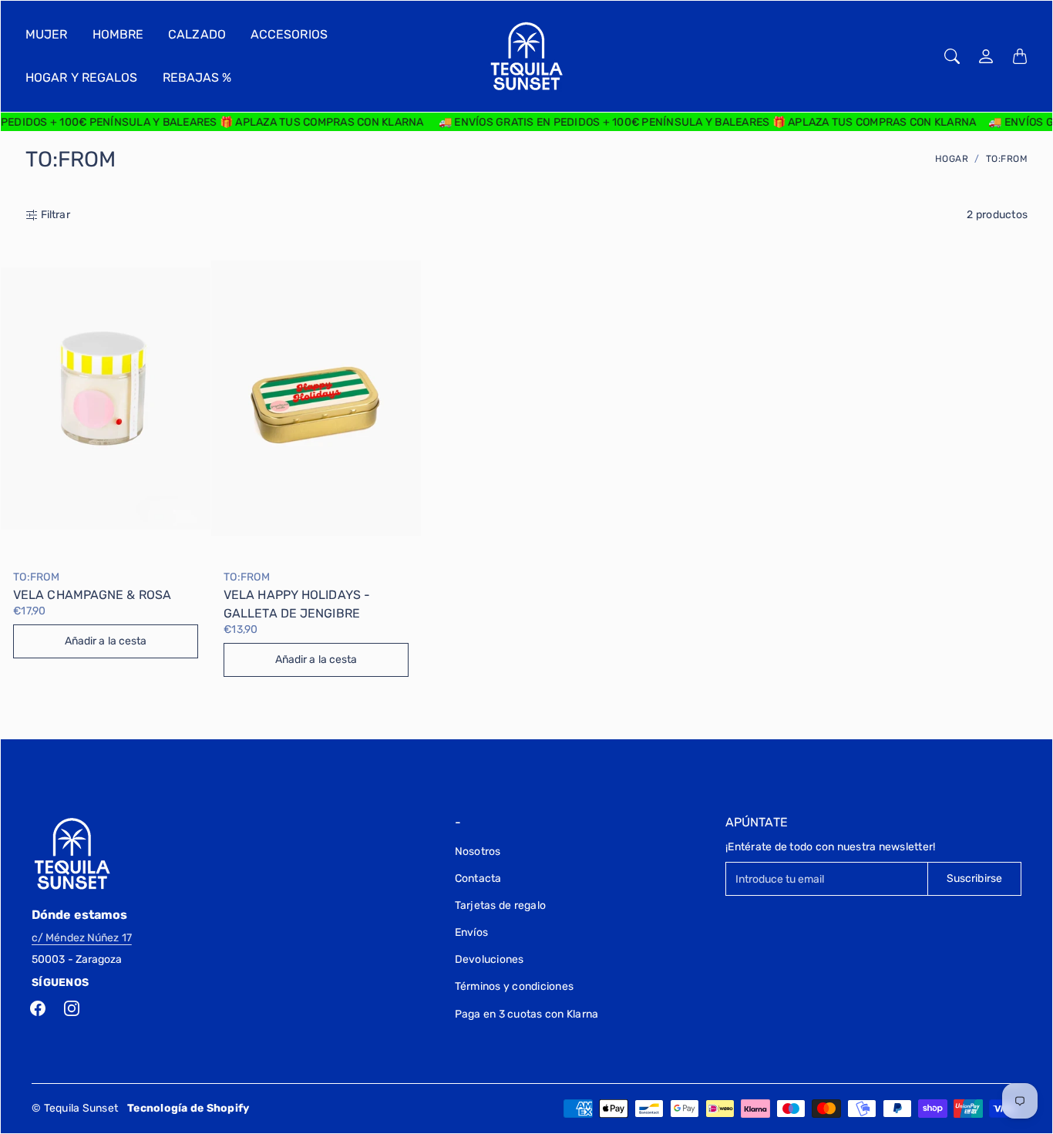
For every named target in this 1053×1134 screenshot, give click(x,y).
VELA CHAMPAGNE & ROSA (92, 594)
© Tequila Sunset (75, 1108)
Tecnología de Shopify (188, 1108)
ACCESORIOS (289, 34)
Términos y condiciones (514, 986)
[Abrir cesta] (1020, 56)
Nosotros (478, 851)
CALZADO (197, 34)
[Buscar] (952, 56)
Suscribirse (974, 878)
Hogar (952, 158)
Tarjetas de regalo (501, 905)
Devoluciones (489, 959)
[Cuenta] (986, 56)
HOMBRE (118, 34)
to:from (36, 577)
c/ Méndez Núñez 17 (82, 937)
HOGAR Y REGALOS (81, 77)
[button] (38, 1008)
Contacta (478, 878)
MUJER (46, 34)
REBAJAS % (197, 77)
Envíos (472, 932)
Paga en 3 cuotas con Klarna (527, 1014)
